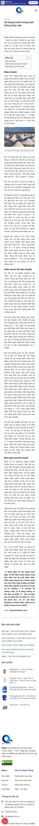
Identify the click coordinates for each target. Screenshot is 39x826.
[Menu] (36, 10)
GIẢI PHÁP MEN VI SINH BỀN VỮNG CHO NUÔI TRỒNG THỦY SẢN (19, 639)
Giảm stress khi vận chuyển (16, 64)
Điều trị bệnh (10, 61)
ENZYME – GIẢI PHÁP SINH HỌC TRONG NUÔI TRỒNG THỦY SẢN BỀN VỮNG (18, 632)
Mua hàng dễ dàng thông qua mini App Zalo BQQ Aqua (18, 650)
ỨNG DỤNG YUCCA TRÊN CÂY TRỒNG (18, 645)
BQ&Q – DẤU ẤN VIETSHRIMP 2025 (16, 656)
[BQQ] (19, 10)
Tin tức (7, 19)
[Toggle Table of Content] (27, 58)
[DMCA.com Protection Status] (7, 763)
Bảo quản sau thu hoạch (17, 66)
